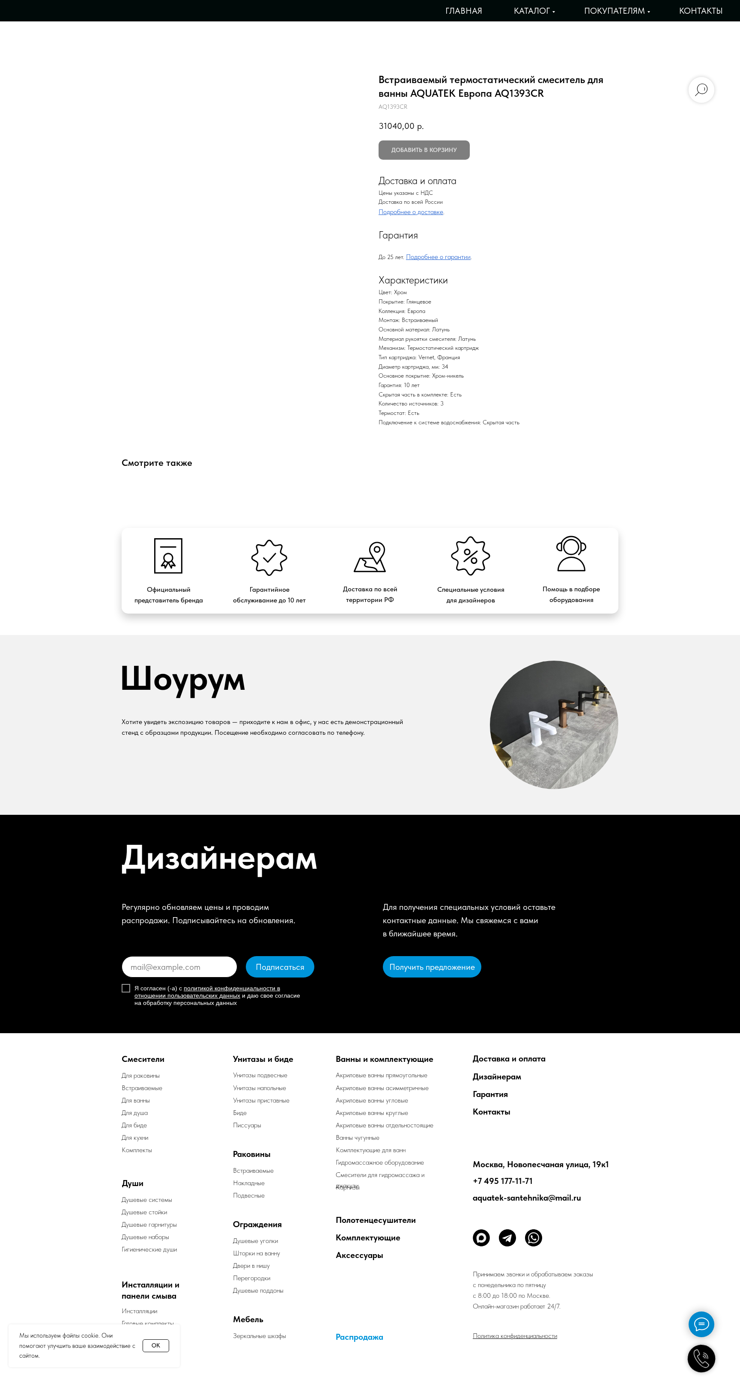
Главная (463, 11)
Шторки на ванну (256, 1253)
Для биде (134, 1125)
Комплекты (137, 1150)
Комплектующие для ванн (371, 1150)
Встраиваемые (253, 1170)
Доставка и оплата (509, 1058)
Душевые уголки (255, 1241)
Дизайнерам (497, 1076)
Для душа (135, 1113)
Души (132, 1183)
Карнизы (348, 1187)
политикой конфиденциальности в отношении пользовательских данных (207, 992)
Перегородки (251, 1278)
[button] (432, 967)
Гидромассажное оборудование (380, 1162)
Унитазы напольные (259, 1088)
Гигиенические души (149, 1249)
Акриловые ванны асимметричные (382, 1088)
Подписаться (280, 967)
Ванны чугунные (357, 1137)
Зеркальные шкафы (259, 1336)
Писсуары (247, 1125)
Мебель (248, 1319)
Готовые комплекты (148, 1323)
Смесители (143, 1059)
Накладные (249, 1183)
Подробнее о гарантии (438, 257)
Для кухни (135, 1137)
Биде (240, 1113)
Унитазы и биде (263, 1059)
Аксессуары (359, 1255)
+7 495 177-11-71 (503, 1181)
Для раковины (141, 1075)
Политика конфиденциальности (515, 1336)
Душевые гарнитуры (149, 1224)
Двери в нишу (251, 1265)
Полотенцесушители (376, 1220)
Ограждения (257, 1224)
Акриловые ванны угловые (372, 1100)
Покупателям (614, 11)
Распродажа (359, 1337)
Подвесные (249, 1195)
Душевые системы (147, 1199)
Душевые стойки (144, 1212)
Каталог (532, 11)
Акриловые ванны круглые (372, 1113)
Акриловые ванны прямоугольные (381, 1075)
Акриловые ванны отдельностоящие (384, 1125)
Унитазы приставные (261, 1100)
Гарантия (490, 1094)
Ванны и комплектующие (384, 1059)
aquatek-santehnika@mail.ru (527, 1197)
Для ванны (136, 1100)
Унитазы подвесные (260, 1075)
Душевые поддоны (258, 1290)
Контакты (701, 11)
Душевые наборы (145, 1237)
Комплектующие (368, 1237)
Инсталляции (139, 1311)
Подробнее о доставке (411, 212)
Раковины (252, 1154)
